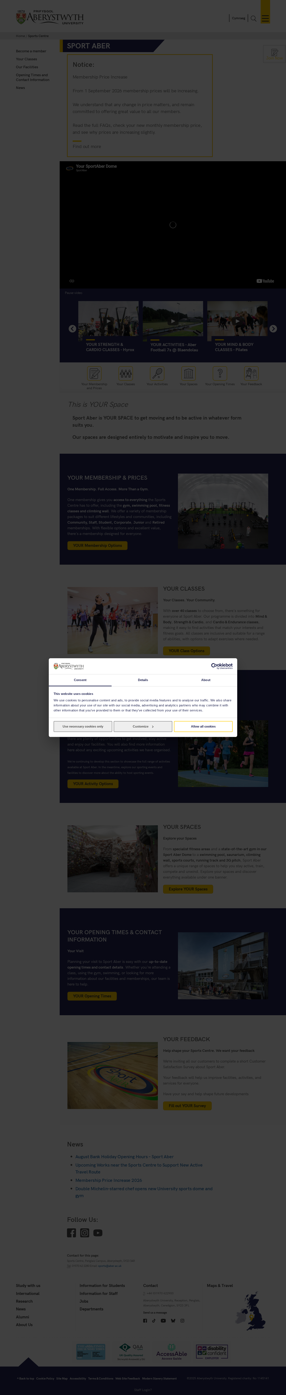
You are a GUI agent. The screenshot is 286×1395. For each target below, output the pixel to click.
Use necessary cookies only (83, 726)
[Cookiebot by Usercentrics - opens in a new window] (214, 666)
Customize (140, 726)
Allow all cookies (203, 726)
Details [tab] (143, 680)
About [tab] (205, 680)
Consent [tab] (80, 680)
